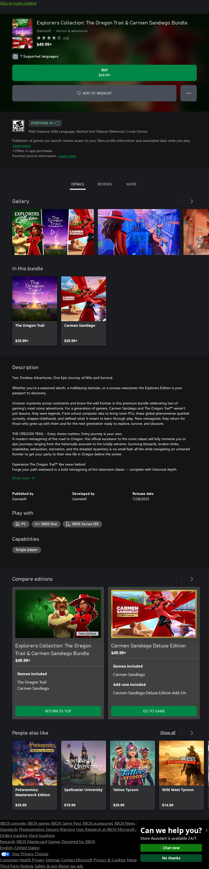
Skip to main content (18, 3)
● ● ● (188, 93)
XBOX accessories (97, 823)
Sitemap (53, 859)
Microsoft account (133, 829)
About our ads (70, 865)
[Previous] (181, 201)
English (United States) (20, 847)
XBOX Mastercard (31, 841)
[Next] (192, 201)
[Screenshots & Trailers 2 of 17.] (138, 232)
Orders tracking (14, 835)
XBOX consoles (13, 823)
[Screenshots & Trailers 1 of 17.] (53, 232)
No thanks (171, 858)
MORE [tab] (131, 184)
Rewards (7, 841)
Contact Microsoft (77, 859)
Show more (21, 478)
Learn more (22, 145)
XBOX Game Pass (66, 823)
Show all (167, 732)
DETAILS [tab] (77, 184)
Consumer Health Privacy (22, 859)
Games (54, 841)
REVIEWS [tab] (105, 184)
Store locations (42, 835)
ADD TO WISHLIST (97, 93)
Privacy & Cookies (110, 859)
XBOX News (124, 823)
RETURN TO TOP (58, 711)
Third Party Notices (17, 865)
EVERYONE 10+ (42, 123)
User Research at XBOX (96, 829)
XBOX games (38, 823)
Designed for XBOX (78, 841)
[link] (34, 311)
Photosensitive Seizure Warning (47, 829)
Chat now (171, 847)
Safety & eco (46, 865)
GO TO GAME (154, 711)
